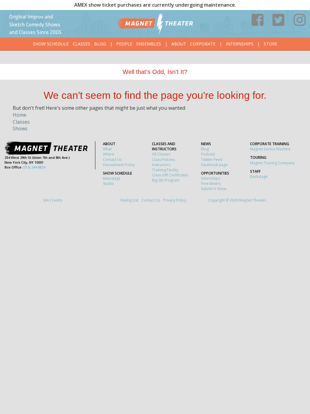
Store (270, 44)
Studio (108, 183)
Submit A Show (213, 188)
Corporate (203, 44)
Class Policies (163, 159)
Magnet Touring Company (272, 162)
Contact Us (112, 159)
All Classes (161, 154)
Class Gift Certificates (170, 175)
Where (108, 154)
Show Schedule (51, 44)
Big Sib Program (166, 180)
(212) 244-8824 (33, 167)
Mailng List (129, 200)
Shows (20, 128)
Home (19, 115)
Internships (239, 44)
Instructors (161, 164)
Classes (81, 44)
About (178, 44)
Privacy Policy (174, 200)
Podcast (208, 154)
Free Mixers (211, 183)
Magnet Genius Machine (270, 149)
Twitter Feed (211, 159)
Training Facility (165, 169)
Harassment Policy (119, 164)
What (107, 149)
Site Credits (52, 200)
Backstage (259, 176)
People (124, 44)
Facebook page (214, 164)
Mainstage (111, 178)
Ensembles (148, 44)
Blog (100, 44)
